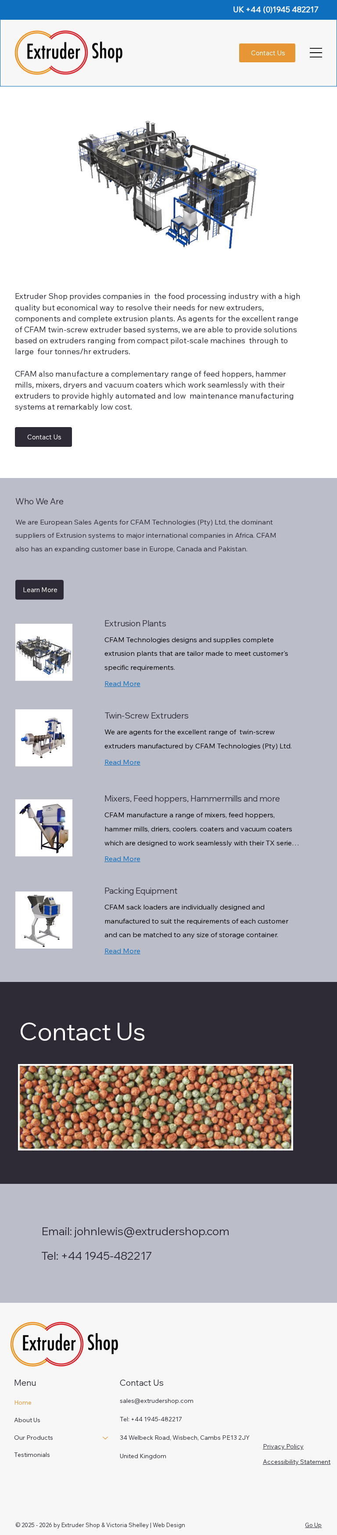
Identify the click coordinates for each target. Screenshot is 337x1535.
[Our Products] (106, 1438)
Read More (122, 683)
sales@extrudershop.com (157, 1401)
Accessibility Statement (296, 1462)
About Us (27, 1420)
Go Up (313, 1524)
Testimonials (32, 1455)
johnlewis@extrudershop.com (151, 1231)
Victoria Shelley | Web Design (145, 1524)
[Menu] (316, 53)
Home (23, 1402)
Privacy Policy (283, 1446)
